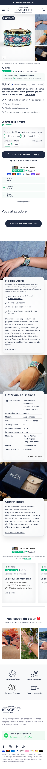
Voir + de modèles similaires (23, 223)
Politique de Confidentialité (16, 757)
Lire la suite (30, 95)
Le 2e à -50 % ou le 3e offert (24, 2)
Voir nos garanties (23, 202)
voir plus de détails (35, 456)
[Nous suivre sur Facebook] (3, 747)
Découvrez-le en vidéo (15, 533)
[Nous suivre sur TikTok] (23, 747)
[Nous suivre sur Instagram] (10, 747)
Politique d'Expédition (35, 757)
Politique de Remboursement (12, 759)
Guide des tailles (36, 100)
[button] (23, 77)
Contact (41, 759)
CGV (3, 757)
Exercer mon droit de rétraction (13, 762)
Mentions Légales (30, 759)
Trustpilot (27, 559)
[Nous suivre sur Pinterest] (17, 747)
